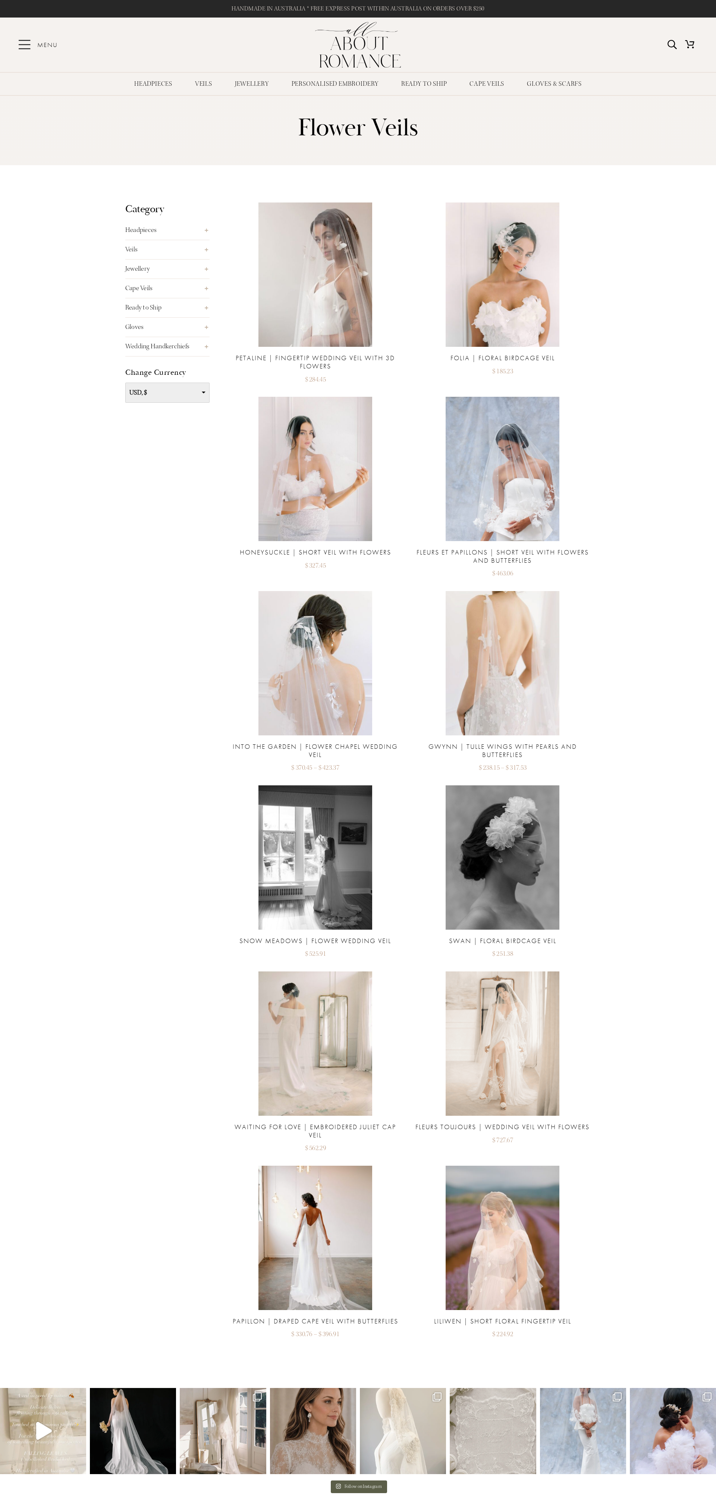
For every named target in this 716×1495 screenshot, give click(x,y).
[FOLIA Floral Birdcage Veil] (502, 206)
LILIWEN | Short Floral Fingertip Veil (502, 1321)
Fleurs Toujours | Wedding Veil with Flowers (502, 1126)
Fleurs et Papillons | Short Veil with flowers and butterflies (503, 556)
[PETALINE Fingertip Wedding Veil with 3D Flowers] (315, 206)
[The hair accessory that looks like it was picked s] (673, 1431)
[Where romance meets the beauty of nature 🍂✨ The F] (43, 1431)
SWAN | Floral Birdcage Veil (502, 940)
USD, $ (138, 392)
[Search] (672, 45)
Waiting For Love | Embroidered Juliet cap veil (315, 1130)
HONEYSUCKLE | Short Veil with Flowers (315, 552)
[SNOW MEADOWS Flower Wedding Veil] (315, 788)
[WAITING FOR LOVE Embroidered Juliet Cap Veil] (315, 975)
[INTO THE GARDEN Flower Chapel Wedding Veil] (315, 594)
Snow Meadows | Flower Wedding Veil (315, 940)
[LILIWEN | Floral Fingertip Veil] (502, 1169)
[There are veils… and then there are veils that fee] (223, 1431)
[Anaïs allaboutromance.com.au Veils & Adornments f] (133, 1431)
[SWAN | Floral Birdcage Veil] (502, 788)
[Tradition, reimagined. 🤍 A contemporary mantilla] (403, 1431)
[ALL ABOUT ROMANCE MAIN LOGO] (358, 25)
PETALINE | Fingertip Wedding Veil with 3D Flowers (315, 362)
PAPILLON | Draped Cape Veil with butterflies (315, 1321)
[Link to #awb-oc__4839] (25, 44)
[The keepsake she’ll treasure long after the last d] (493, 1431)
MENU (47, 45)
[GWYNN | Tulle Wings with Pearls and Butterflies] (502, 594)
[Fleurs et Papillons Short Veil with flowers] (502, 400)
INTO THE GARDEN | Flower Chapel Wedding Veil (315, 750)
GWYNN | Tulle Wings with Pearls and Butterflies (502, 750)
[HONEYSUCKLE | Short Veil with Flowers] (315, 400)
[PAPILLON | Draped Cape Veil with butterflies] (315, 1169)
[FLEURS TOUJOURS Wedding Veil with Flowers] (502, 975)
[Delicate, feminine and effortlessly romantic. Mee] (313, 1431)
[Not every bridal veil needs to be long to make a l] (583, 1431)
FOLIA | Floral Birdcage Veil (502, 358)
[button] (167, 230)
